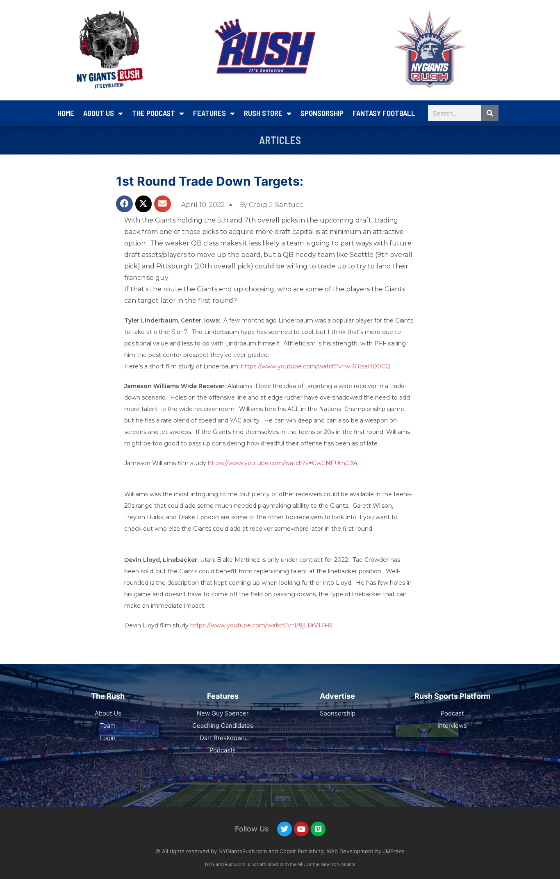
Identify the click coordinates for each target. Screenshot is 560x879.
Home (65, 113)
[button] (124, 203)
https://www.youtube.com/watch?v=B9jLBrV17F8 (261, 625)
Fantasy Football (384, 113)
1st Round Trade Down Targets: (209, 181)
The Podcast (153, 113)
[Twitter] (284, 829)
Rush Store (263, 113)
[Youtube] (301, 829)
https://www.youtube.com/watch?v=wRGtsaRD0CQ (315, 366)
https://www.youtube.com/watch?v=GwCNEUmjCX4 (282, 463)
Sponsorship (322, 113)
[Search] (490, 113)
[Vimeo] (318, 829)
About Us (98, 113)
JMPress (394, 851)
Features (209, 113)
